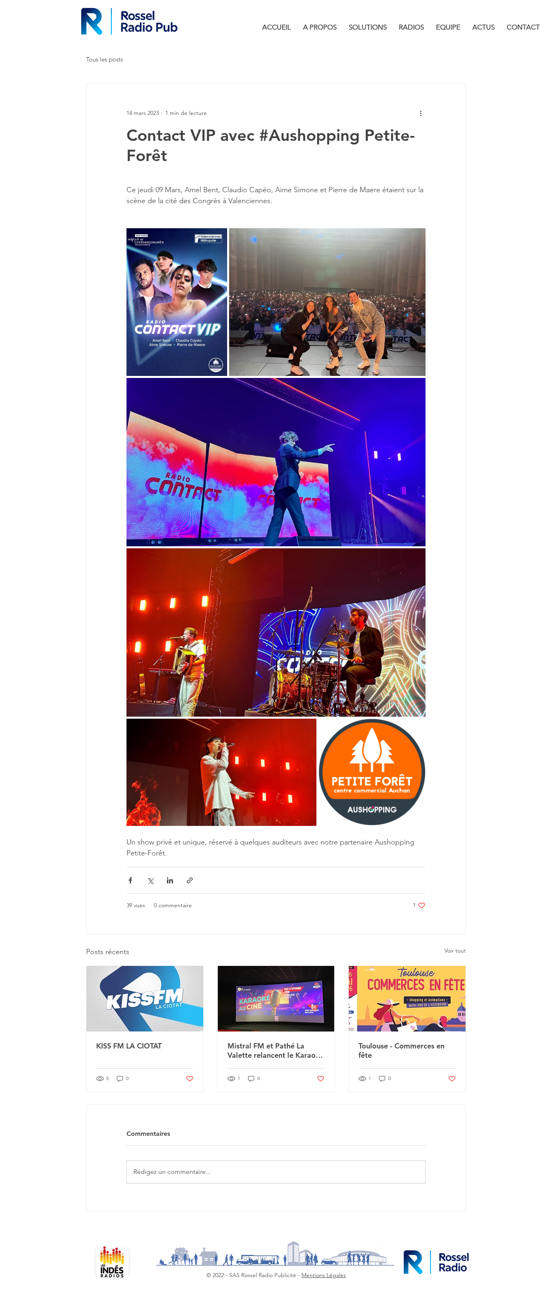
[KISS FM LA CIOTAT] (144, 998)
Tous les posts (104, 59)
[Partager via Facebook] (130, 880)
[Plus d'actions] (421, 113)
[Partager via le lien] (190, 880)
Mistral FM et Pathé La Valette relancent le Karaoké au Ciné (276, 1050)
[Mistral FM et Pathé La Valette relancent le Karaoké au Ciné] (276, 998)
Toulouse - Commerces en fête (401, 1050)
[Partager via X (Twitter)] (150, 880)
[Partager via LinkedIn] (170, 880)
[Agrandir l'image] (176, 302)
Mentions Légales (323, 1275)
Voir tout (455, 950)
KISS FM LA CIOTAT (129, 1045)
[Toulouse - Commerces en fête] (407, 998)
